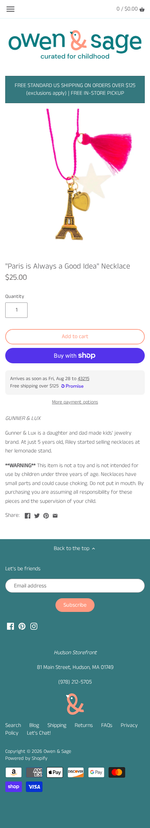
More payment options (75, 402)
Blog (34, 725)
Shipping (56, 725)
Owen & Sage (57, 751)
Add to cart (75, 337)
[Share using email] (55, 515)
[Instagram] (33, 626)
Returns (84, 725)
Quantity (14, 297)
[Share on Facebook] (27, 515)
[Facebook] (10, 626)
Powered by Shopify (26, 758)
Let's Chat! (39, 733)
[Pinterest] (21, 626)
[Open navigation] (10, 9)
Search (13, 725)
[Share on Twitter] (37, 515)
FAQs (106, 725)
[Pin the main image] (46, 515)
